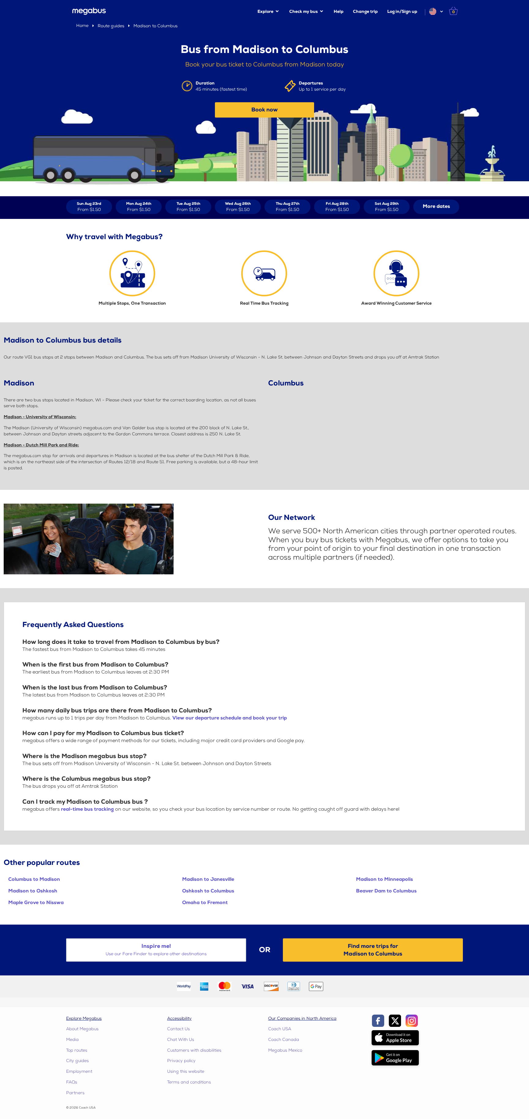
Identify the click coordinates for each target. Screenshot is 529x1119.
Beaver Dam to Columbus (386, 891)
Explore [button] (265, 11)
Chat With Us (180, 1039)
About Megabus (82, 1028)
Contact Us (178, 1028)
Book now (264, 110)
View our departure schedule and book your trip (229, 718)
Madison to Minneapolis (384, 879)
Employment (79, 1071)
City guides (77, 1060)
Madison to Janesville (208, 879)
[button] (436, 11)
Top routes (76, 1050)
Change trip (365, 11)
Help (338, 11)
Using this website (185, 1071)
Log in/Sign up (402, 11)
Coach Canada (283, 1039)
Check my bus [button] (303, 11)
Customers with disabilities (194, 1050)
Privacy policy (181, 1060)
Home (82, 25)
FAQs (71, 1082)
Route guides (111, 25)
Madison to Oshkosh (32, 891)
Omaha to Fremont (205, 903)
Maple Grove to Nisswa (36, 903)
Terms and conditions (189, 1082)
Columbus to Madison (34, 879)
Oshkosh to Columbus (208, 891)
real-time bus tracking (87, 809)
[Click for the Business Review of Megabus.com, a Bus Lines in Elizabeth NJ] (342, 986)
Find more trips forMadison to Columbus (372, 950)
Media (72, 1039)
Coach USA (279, 1028)
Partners (75, 1092)
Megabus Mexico (285, 1050)
